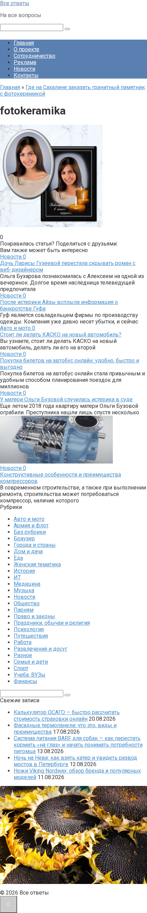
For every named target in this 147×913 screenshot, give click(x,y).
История (24, 571)
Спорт (21, 668)
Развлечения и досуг (40, 649)
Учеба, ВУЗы (29, 675)
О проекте (26, 49)
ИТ (17, 577)
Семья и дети (31, 662)
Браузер (24, 538)
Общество (27, 603)
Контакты (26, 75)
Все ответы (14, 3)
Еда (18, 558)
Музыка (24, 590)
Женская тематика (37, 564)
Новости (24, 69)
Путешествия (31, 636)
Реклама (25, 62)
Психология (29, 629)
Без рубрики (30, 532)
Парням (24, 610)
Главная (24, 43)
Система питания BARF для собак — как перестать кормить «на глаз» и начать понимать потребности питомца (78, 745)
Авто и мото (29, 519)
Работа (22, 642)
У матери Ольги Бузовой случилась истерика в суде (66, 399)
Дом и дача (28, 551)
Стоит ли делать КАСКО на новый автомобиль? (60, 334)
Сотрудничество (34, 56)
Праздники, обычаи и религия (52, 623)
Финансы (25, 681)
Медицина (27, 584)
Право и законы (34, 616)
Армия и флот (31, 525)
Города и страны (35, 545)
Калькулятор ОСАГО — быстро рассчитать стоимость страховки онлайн (67, 715)
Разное (23, 655)
